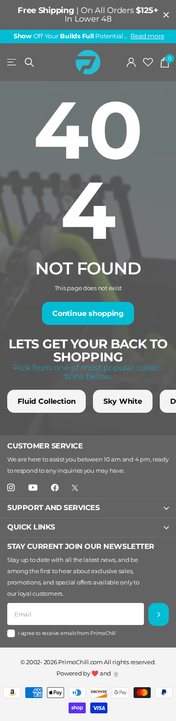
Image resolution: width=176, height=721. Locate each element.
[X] (75, 488)
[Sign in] (131, 62)
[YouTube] (32, 488)
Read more (147, 36)
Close (166, 15)
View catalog (12, 62)
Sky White (122, 401)
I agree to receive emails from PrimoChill (67, 633)
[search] (29, 62)
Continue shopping (88, 313)
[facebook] (55, 488)
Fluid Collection (46, 401)
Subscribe (158, 614)
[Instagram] (11, 488)
